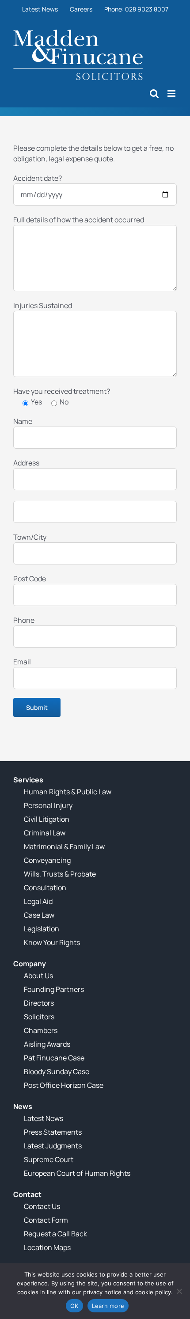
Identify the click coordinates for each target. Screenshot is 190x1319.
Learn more (108, 1305)
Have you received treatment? (61, 391)
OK (74, 1305)
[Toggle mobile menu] (172, 93)
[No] (179, 1291)
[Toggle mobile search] (154, 93)
